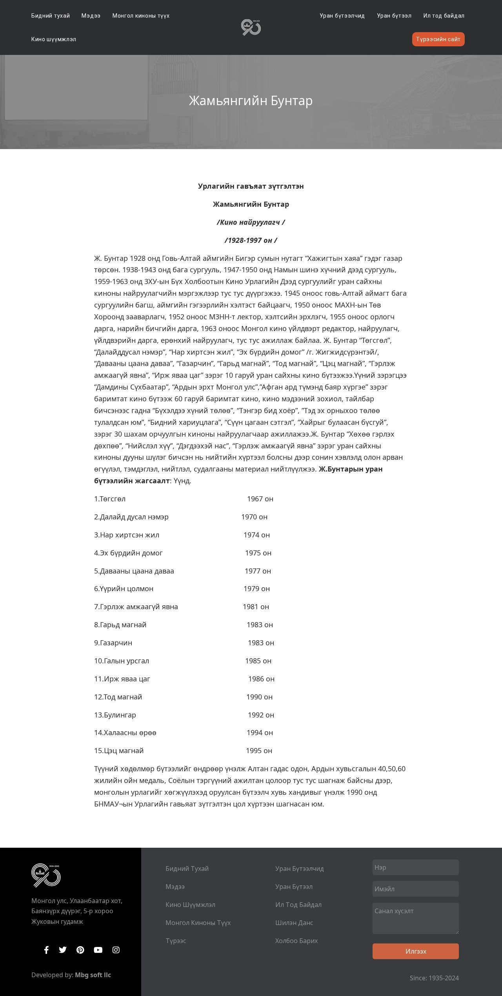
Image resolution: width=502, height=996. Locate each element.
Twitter (63, 950)
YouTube (98, 950)
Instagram (116, 950)
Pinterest (80, 950)
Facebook (46, 950)
